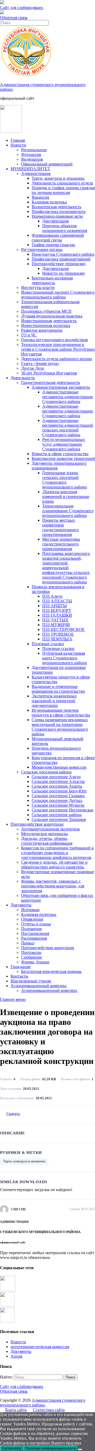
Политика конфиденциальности (50, 1448)
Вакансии (40, 197)
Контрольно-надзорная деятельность (52, 280)
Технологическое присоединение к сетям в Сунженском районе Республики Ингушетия (58, 349)
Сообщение (31, 957)
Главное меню (13, 999)
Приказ (27, 943)
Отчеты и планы (36, 924)
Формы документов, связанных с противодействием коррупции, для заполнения (52, 886)
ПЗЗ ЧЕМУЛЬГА (57, 639)
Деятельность (23, 377)
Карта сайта (16, 1409)
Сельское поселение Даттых (57, 800)
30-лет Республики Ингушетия (49, 373)
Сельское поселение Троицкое (59, 819)
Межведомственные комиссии (59, 767)
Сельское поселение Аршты (57, 786)
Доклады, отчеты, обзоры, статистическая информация (46, 840)
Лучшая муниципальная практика (51, 316)
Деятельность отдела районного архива (56, 358)
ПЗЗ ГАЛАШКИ (57, 615)
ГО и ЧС (29, 335)
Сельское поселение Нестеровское (62, 810)
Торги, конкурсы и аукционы (58, 178)
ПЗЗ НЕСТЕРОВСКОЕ (63, 629)
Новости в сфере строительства (60, 453)
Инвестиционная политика (45, 325)
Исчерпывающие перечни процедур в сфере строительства (61, 712)
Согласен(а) (11, 1448)
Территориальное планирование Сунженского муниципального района (67, 511)
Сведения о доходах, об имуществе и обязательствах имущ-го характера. (54, 864)
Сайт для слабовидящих (21, 1386)
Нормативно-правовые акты (57, 216)
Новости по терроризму (63, 273)
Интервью (30, 909)
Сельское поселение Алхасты (58, 781)
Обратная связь (13, 17)
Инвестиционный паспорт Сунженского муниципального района (57, 294)
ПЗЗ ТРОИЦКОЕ (58, 634)
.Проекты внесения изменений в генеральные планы (65, 496)
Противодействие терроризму (59, 263)
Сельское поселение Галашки (58, 795)
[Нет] (80, 1449)
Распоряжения (34, 938)
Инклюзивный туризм (31, 981)
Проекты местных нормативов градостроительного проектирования (60, 527)
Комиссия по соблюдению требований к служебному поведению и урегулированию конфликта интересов (57, 853)
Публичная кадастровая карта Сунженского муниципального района (64, 658)
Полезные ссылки (48, 643)
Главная (18, 140)
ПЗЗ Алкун (52, 596)
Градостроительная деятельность (50, 382)
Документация (55, 221)
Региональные (34, 150)
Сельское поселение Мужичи (58, 805)
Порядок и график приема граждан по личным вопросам (63, 190)
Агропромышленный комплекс (39, 985)
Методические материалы (44, 833)
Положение (31, 928)
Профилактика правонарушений (61, 259)
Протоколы (31, 952)
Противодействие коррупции (37, 824)
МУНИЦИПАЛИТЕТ (30, 168)
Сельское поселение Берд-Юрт (59, 791)
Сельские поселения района (46, 772)
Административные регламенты (61, 387)
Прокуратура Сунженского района (63, 254)
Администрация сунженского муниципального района (42, 1402)
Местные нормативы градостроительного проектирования (61, 544)
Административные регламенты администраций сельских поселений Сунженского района (67, 427)
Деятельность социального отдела (62, 183)
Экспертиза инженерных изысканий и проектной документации (54, 701)
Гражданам (20, 966)
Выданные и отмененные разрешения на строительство (58, 688)
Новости (18, 145)
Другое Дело (32, 368)
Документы (21, 905)
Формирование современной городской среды (58, 237)
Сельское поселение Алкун (56, 776)
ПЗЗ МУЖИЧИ (56, 624)
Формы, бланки (35, 962)
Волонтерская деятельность (56, 206)
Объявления (32, 919)
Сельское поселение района (57, 814)
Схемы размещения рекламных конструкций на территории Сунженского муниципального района (60, 726)
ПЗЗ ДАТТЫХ (55, 620)
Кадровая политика (49, 202)
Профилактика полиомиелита (59, 211)
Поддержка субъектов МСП (46, 311)
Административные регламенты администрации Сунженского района (67, 397)
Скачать (13, 1113)
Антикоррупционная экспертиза (50, 829)
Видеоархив (32, 159)
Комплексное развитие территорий (63, 458)
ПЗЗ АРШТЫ (54, 605)
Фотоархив (31, 154)
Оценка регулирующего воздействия (54, 339)
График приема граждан (53, 244)
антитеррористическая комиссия (40, 1346)
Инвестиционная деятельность (49, 320)
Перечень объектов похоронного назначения (64, 228)
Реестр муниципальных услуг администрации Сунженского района (63, 444)
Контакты (19, 976)
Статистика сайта (49, 1409)
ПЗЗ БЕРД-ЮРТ (56, 610)
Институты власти (38, 287)
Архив (16, 1356)
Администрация (35, 173)
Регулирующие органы (42, 249)
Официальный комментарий (47, 164)
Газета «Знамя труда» (40, 363)
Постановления (35, 933)
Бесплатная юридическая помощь (51, 971)
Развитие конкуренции (42, 330)
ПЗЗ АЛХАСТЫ (57, 601)
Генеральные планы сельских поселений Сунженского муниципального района (64, 479)
